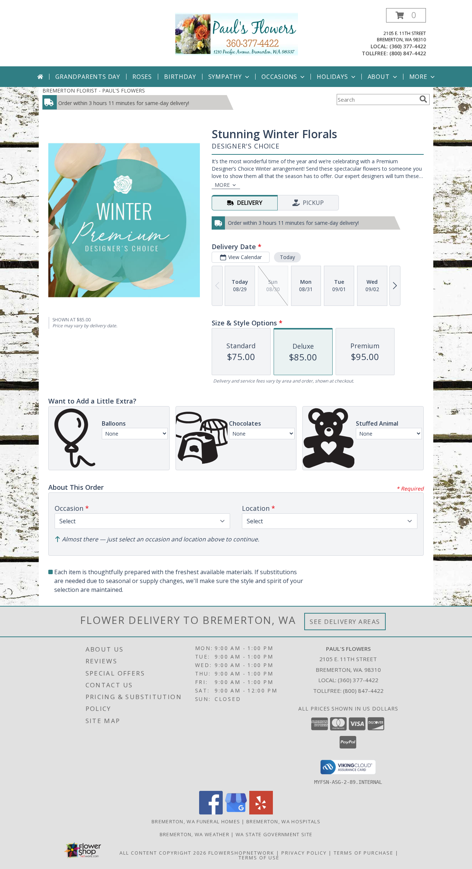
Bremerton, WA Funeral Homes (196, 821)
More (418, 77)
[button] (406, 15)
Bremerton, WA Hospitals (283, 821)
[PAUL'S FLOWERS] (236, 33)
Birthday (180, 77)
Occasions (279, 77)
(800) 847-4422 (407, 53)
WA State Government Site (274, 834)
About (379, 77)
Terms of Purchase (363, 852)
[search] (423, 99)
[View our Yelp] (261, 812)
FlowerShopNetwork (241, 852)
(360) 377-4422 (407, 46)
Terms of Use (259, 857)
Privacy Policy (304, 852)
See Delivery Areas (345, 621)
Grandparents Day (87, 77)
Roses (142, 77)
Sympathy (225, 77)
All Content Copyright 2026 (162, 852)
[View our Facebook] (211, 812)
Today (287, 257)
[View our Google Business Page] (236, 812)
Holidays (332, 77)
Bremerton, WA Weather (194, 834)
